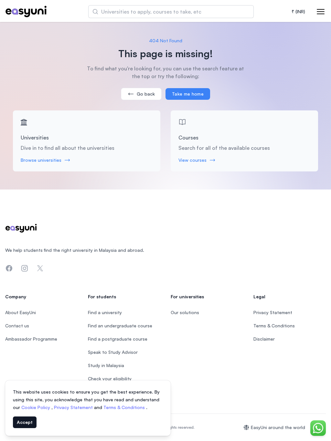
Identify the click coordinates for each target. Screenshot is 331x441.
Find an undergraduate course (120, 325)
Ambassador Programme (31, 339)
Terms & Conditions (124, 407)
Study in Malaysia (106, 365)
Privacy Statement (74, 407)
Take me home (188, 94)
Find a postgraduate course (117, 339)
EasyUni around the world (278, 427)
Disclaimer (264, 339)
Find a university (105, 312)
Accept (25, 422)
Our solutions (185, 312)
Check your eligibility (110, 378)
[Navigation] (320, 11)
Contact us (17, 325)
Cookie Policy (36, 407)
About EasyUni (20, 312)
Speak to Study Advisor (113, 352)
